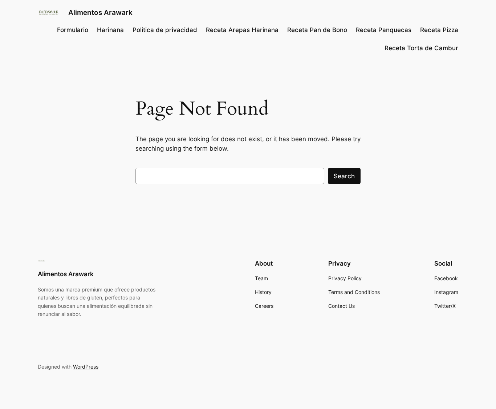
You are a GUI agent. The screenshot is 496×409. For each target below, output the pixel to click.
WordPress (85, 367)
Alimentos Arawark (100, 12)
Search (344, 176)
